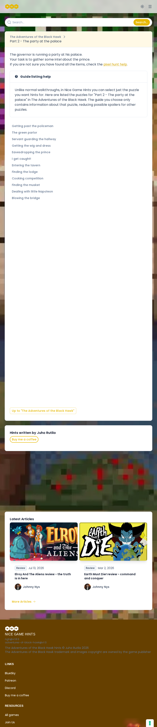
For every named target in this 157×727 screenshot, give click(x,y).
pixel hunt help (115, 64)
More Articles (21, 602)
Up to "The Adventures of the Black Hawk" (43, 411)
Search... (142, 22)
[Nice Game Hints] (12, 6)
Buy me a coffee (24, 439)
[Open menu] (150, 6)
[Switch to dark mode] (142, 6)
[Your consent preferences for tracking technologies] (150, 723)
